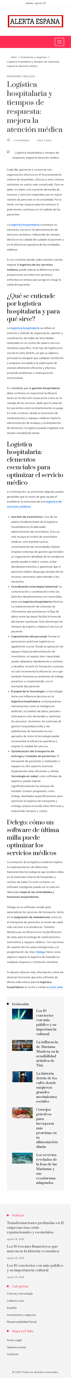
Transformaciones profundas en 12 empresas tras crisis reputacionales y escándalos (35, 1228)
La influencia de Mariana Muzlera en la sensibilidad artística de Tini (47, 1054)
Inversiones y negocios (21, 76)
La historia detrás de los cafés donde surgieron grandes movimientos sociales (46, 1087)
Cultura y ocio (15, 1300)
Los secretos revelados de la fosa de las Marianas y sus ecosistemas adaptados (46, 1169)
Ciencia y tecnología (20, 1293)
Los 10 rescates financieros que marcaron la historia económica (33, 1248)
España (12, 1307)
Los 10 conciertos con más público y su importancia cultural (46, 1022)
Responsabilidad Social (21, 1321)
